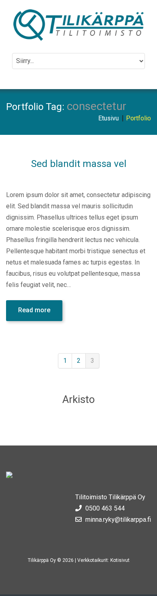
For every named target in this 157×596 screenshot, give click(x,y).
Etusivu (108, 118)
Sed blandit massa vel (78, 163)
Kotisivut (120, 560)
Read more (34, 310)
